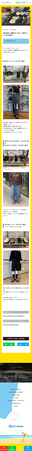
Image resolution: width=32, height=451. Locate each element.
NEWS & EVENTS (16, 389)
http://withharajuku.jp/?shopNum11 (13, 316)
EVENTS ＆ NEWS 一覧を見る (16, 338)
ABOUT (16, 406)
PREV (11, 344)
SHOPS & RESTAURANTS (16, 392)
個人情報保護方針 (15, 413)
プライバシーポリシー (15, 415)
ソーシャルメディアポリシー (15, 417)
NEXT (21, 344)
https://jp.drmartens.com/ (11, 324)
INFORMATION (16, 403)
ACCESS (16, 398)
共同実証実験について (15, 419)
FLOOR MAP (16, 395)
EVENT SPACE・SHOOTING (16, 400)
